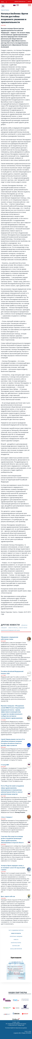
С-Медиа (23, 1033)
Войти (29, 1)
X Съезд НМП (5, 765)
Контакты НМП (16, 945)
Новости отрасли (12, 627)
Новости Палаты (5, 10)
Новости (16, 939)
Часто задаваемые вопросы (16, 930)
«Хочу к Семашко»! (7, 817)
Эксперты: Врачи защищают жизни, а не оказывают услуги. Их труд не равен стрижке (13, 868)
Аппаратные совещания (16, 936)
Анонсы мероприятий (16, 948)
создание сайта (17, 1033)
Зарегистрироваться (19, 1)
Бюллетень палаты (16, 942)
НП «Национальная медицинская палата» (16, 1023)
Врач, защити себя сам (8, 896)
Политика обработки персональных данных (16, 1028)
